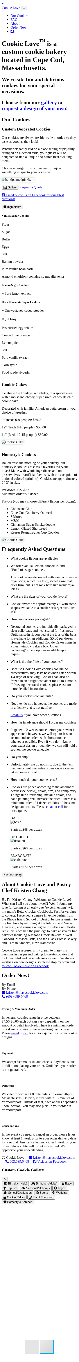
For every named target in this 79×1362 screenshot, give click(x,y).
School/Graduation (19, 1192)
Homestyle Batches (19, 1202)
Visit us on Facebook (51, 1161)
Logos (61, 1188)
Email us (17, 715)
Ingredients (13, 207)
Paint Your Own (42, 1197)
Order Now (19, 27)
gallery (49, 102)
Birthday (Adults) (46, 1183)
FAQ (14, 19)
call (60, 807)
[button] (73, 1212)
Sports (43, 1192)
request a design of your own (34, 108)
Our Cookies (19, 15)
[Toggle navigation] (24, 8)
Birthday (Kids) (17, 1183)
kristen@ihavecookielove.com (26, 992)
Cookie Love (11, 8)
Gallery (12, 187)
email (50, 807)
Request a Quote (30, 187)
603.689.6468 (19, 1161)
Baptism (11, 1188)
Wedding (61, 1192)
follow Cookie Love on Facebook (25, 966)
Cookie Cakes (15, 1197)
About (15, 23)
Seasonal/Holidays (37, 1188)
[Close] (4, 1179)
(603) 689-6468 (16, 996)
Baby (68, 1183)
